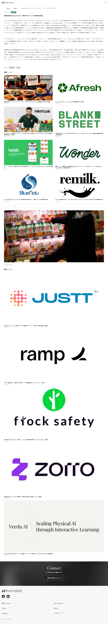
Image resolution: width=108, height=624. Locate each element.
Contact (4, 613)
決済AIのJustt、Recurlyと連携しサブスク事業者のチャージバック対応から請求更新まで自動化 (26, 325)
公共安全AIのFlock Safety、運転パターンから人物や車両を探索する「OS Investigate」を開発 (26, 439)
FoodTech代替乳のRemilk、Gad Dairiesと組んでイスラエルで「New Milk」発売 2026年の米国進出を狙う (79, 199)
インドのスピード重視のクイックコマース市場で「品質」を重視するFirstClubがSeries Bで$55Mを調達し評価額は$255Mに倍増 (28, 134)
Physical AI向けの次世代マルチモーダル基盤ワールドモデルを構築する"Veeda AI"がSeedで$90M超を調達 (28, 553)
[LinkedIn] (8, 596)
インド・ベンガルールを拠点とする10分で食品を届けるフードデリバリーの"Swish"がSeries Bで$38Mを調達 (28, 167)
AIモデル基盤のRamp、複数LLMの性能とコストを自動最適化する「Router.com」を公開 (24, 382)
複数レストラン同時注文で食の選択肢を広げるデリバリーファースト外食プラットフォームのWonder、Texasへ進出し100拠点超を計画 (79, 167)
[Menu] (105, 3)
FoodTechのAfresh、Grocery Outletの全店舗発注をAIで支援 (69, 101)
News (15, 8)
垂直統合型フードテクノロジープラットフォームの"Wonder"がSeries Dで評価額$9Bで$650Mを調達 (27, 101)
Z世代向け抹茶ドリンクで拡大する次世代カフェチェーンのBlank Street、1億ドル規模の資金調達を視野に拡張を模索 (79, 134)
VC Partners (58, 603)
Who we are (6, 603)
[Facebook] (3, 596)
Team (4, 608)
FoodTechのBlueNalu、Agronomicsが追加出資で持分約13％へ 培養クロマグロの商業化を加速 (26, 199)
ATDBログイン (58, 613)
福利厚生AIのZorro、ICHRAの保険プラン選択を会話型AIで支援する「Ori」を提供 (22, 496)
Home (8, 8)
